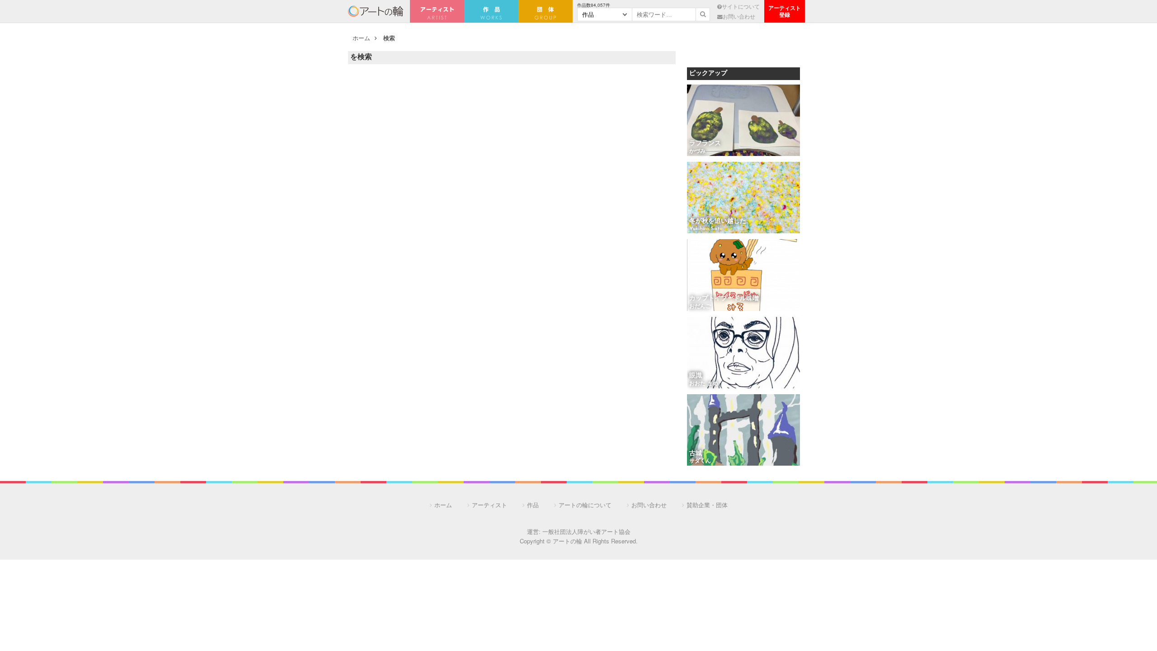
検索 (389, 37)
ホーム (361, 37)
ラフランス (705, 143)
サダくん (700, 461)
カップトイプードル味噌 (724, 298)
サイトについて (741, 6)
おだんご (700, 306)
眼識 (695, 376)
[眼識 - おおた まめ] (743, 353)
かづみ (697, 151)
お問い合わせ (739, 16)
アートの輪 (375, 11)
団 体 (545, 11)
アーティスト (437, 11)
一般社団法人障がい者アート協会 (586, 531)
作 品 (491, 11)
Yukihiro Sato (706, 228)
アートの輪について (585, 504)
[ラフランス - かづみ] (743, 121)
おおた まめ (703, 384)
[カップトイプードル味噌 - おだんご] (743, 275)
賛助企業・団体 (707, 504)
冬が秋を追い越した (717, 221)
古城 (695, 453)
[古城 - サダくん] (743, 430)
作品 (533, 504)
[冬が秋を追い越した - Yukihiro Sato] (743, 198)
